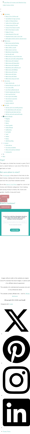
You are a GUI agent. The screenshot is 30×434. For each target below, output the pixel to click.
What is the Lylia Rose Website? (13, 149)
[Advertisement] (15, 256)
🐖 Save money (6, 81)
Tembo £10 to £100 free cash (12, 23)
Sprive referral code (10, 83)
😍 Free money (6, 14)
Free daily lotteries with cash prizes (13, 109)
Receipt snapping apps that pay (13, 92)
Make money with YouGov (11, 72)
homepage (6, 175)
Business (7, 121)
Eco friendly (8, 132)
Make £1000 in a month (11, 47)
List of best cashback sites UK (12, 89)
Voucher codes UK (10, 103)
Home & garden (9, 125)
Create (11, 304)
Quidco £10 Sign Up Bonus (12, 21)
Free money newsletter (11, 147)
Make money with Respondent (12, 63)
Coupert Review (9, 101)
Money (7, 123)
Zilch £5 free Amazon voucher (12, 29)
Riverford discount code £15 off (13, 85)
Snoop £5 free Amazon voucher (13, 27)
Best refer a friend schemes (12, 45)
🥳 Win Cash (6, 105)
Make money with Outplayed (12, 61)
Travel (7, 134)
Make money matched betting (12, 43)
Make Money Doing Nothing (12, 52)
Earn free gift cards (10, 54)
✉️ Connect (5, 143)
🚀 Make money (6, 41)
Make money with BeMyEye (12, 69)
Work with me (9, 145)
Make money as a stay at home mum (14, 56)
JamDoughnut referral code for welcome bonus (16, 38)
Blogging (8, 118)
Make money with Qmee (11, 74)
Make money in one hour (11, 50)
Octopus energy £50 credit (12, 25)
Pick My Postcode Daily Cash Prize (13, 112)
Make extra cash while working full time (14, 58)
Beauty (7, 138)
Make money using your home (12, 78)
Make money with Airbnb (11, 76)
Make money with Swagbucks (12, 65)
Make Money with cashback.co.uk (13, 67)
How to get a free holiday (11, 96)
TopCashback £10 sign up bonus (13, 18)
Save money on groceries (11, 98)
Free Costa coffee (10, 87)
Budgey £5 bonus (9, 32)
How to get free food (10, 94)
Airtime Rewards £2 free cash (12, 34)
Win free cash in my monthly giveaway (14, 107)
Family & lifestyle (9, 127)
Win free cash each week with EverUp (14, 114)
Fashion (7, 136)
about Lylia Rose (11, 184)
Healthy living (9, 129)
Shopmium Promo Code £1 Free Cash (14, 36)
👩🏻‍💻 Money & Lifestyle (7, 116)
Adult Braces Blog (9, 141)
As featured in (9, 152)
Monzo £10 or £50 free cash (12, 16)
